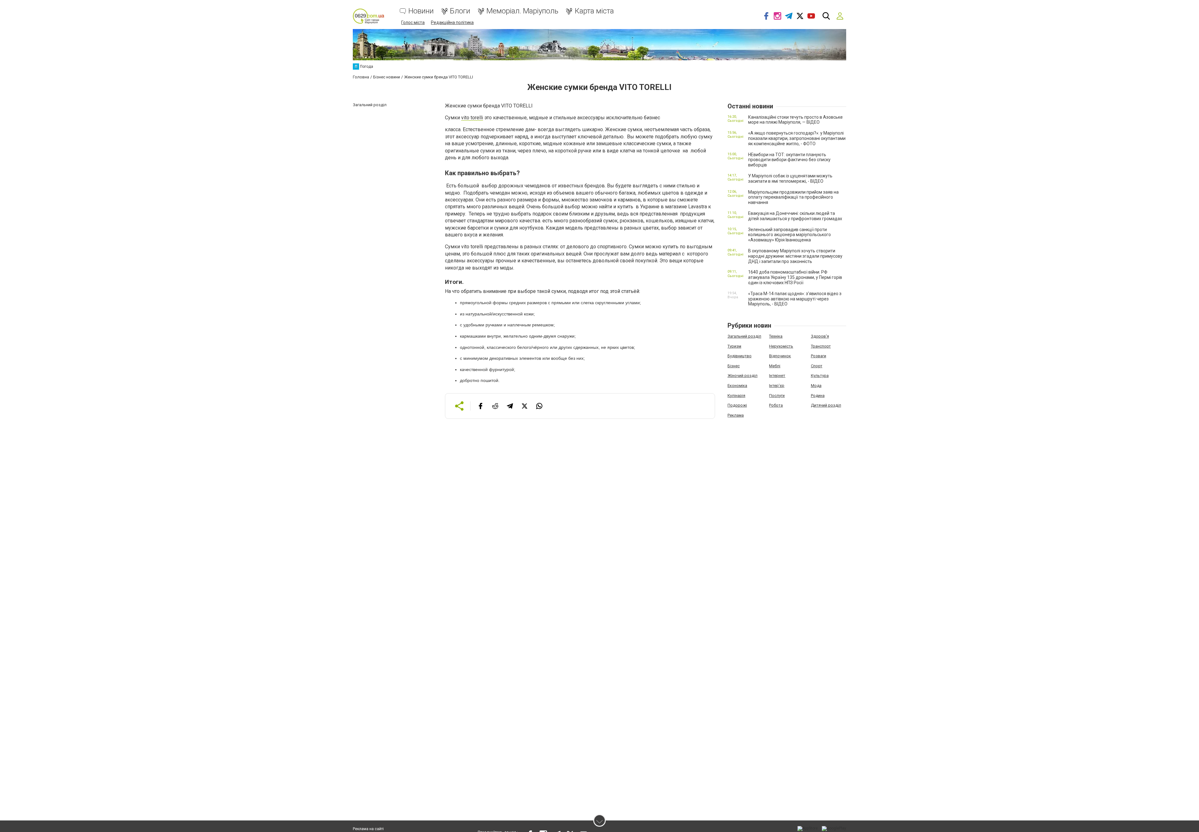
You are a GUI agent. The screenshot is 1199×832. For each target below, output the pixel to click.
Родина (818, 395)
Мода (816, 385)
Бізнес (734, 366)
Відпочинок (780, 356)
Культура (820, 375)
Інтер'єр (776, 385)
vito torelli (472, 118)
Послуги (777, 395)
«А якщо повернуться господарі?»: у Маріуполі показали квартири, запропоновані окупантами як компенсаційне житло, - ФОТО (797, 138)
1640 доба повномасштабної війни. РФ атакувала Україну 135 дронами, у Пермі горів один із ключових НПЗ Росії (795, 277)
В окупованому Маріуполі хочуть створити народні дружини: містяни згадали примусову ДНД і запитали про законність (795, 256)
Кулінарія (736, 395)
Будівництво (740, 356)
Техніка (775, 336)
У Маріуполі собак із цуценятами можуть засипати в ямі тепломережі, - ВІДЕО (790, 178)
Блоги (460, 11)
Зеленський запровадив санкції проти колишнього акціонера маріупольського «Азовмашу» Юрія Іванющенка (789, 235)
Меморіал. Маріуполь (522, 11)
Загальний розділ (744, 336)
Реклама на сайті (368, 829)
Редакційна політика (452, 22)
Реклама (736, 415)
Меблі (774, 366)
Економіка (737, 385)
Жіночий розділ (742, 375)
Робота (776, 405)
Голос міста (413, 22)
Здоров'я (820, 336)
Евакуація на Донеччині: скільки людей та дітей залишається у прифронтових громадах (795, 216)
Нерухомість (781, 346)
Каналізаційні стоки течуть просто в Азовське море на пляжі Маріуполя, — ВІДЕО (795, 120)
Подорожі (737, 405)
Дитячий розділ (826, 405)
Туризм (734, 346)
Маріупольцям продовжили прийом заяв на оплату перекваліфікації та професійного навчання (793, 197)
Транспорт (821, 346)
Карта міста (594, 11)
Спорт (816, 366)
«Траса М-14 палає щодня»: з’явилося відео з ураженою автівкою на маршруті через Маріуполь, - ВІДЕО (794, 299)
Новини (421, 11)
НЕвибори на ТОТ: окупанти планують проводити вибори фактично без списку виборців (789, 160)
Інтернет (777, 375)
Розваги (818, 356)
